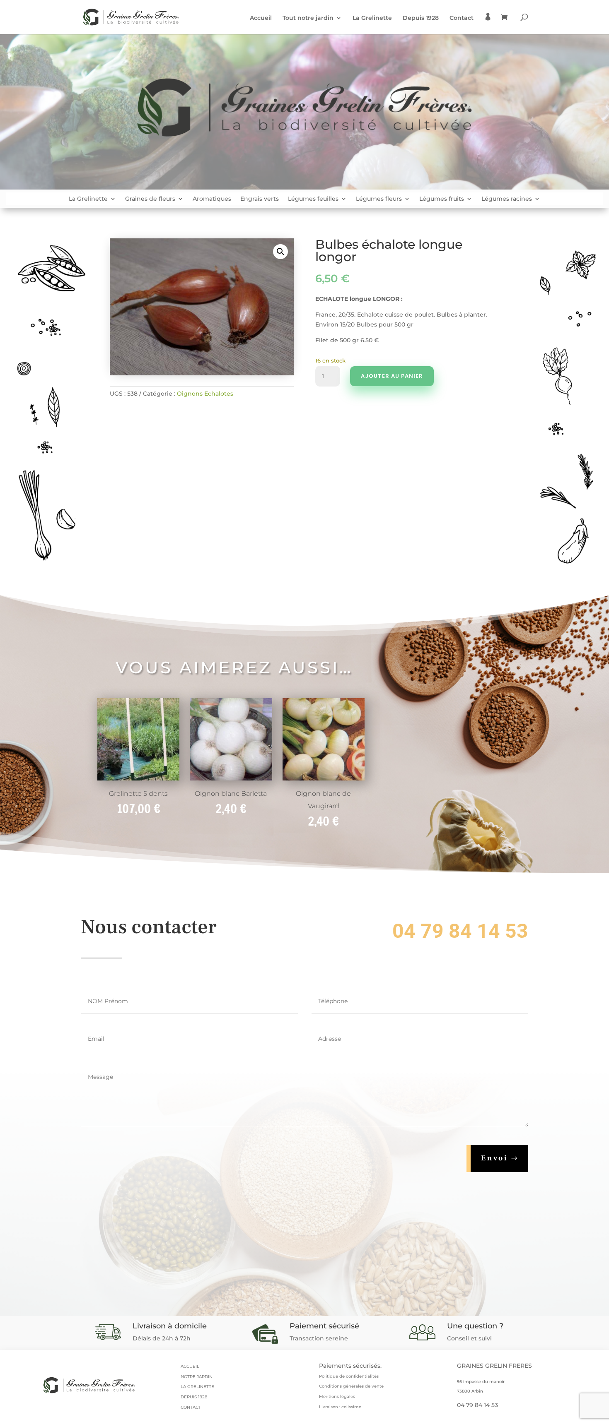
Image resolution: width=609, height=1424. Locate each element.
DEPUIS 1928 (194, 1397)
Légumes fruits (441, 199)
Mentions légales (337, 1396)
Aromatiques (212, 199)
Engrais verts (259, 199)
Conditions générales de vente (351, 1386)
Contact (462, 18)
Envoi (494, 1158)
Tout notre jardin (308, 18)
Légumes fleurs (379, 199)
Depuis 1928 (421, 18)
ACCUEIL (190, 1366)
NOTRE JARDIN (197, 1376)
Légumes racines (506, 199)
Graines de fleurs (150, 199)
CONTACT (191, 1407)
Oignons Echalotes (205, 393)
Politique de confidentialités (349, 1376)
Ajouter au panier (392, 376)
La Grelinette (372, 18)
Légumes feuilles (313, 199)
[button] (280, 251)
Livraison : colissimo (340, 1407)
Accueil (261, 18)
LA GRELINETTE (197, 1386)
